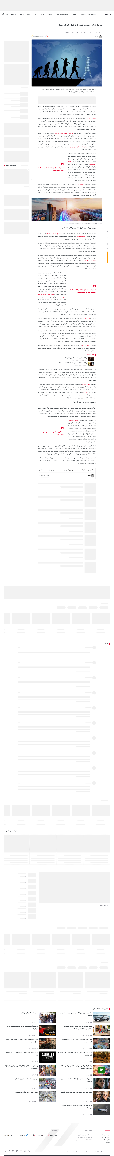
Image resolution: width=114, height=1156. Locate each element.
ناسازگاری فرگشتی (91, 118)
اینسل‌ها (85, 392)
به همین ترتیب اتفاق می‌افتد (64, 133)
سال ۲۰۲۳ (87, 319)
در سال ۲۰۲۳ (85, 345)
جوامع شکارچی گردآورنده (53, 234)
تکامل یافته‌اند (81, 236)
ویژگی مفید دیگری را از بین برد (78, 147)
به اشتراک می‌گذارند (89, 261)
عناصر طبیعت (73, 420)
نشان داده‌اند (80, 184)
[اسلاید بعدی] (2, 180)
